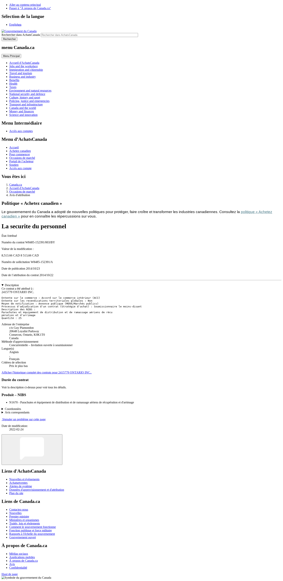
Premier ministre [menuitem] (19, 516)
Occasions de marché (22, 157)
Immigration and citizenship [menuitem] (26, 69)
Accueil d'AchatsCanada (24, 188)
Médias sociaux (18, 553)
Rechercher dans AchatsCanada (21, 34)
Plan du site (16, 493)
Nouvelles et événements (24, 479)
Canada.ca (15, 184)
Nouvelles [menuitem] (15, 513)
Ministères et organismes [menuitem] (24, 520)
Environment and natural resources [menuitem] (30, 90)
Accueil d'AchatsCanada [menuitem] (24, 62)
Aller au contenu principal (25, 4)
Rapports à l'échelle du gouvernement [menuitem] (32, 533)
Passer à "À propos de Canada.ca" (30, 8)
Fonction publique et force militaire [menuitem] (30, 530)
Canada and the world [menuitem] (22, 108)
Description (12, 285)
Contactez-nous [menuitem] (18, 509)
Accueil (14, 147)
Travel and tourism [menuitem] (20, 73)
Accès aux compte (20, 168)
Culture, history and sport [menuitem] (24, 97)
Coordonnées (13, 409)
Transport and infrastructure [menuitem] (26, 104)
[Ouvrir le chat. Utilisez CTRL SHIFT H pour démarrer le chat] (32, 449)
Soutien (13, 164)
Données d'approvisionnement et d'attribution (36, 489)
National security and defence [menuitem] (27, 94)
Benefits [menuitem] (14, 80)
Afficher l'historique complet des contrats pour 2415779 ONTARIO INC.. (47, 372)
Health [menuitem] (13, 83)
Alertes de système (20, 486)
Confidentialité (18, 567)
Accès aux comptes (21, 131)
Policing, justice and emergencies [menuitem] (29, 101)
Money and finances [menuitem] (21, 111)
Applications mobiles (22, 557)
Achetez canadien (20, 151)
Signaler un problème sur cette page (24, 419)
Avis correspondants (17, 412)
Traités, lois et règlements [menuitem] (24, 523)
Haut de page (10, 574)
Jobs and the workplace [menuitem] (23, 66)
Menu (11, 56)
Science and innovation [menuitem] (23, 114)
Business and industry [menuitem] (22, 76)
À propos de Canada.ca (23, 560)
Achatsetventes (18, 482)
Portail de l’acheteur (21, 161)
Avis (12, 564)
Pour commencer (19, 154)
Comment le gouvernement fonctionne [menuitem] (32, 527)
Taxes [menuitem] (12, 87)
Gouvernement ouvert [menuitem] (22, 537)
